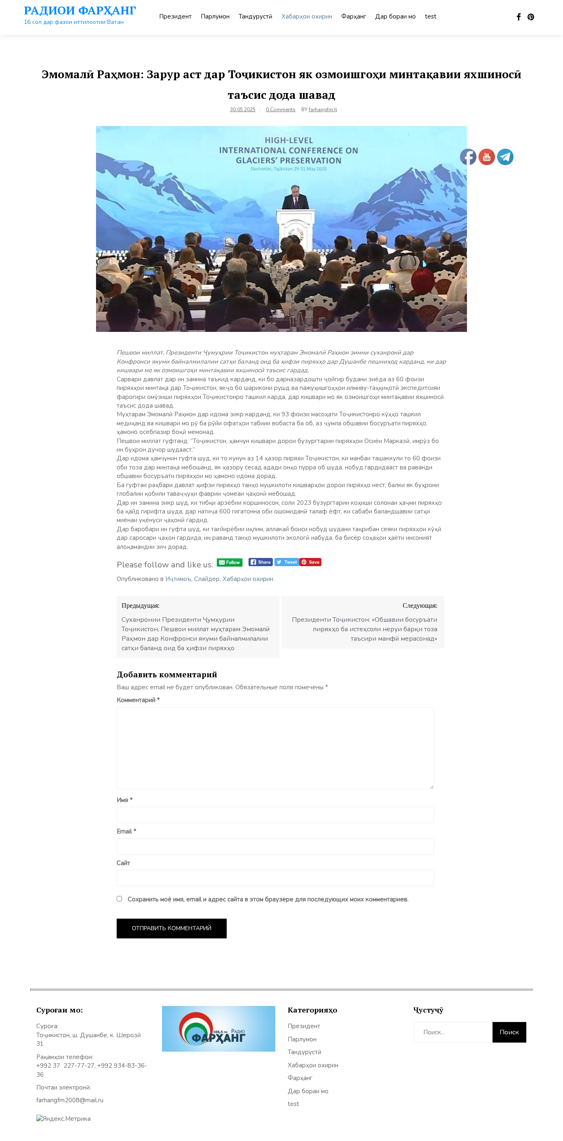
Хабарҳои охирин (307, 16)
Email (126, 831)
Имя (125, 800)
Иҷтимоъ (178, 579)
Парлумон (215, 16)
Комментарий (138, 700)
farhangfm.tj (323, 109)
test (430, 16)
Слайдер (207, 579)
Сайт (123, 863)
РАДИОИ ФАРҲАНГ (80, 10)
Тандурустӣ (255, 16)
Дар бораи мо (395, 16)
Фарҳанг (353, 16)
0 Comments (281, 109)
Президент (175, 16)
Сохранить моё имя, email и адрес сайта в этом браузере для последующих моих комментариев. (268, 899)
